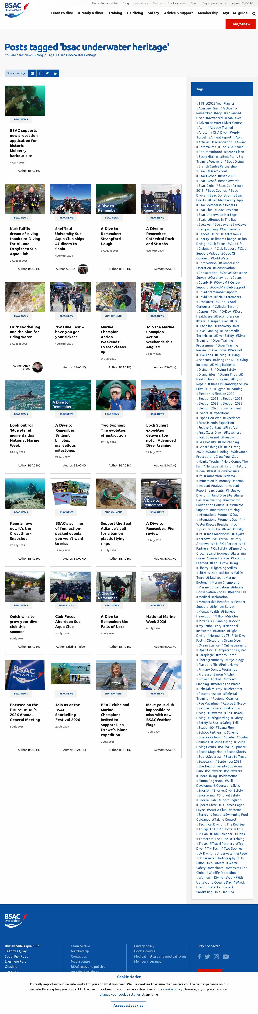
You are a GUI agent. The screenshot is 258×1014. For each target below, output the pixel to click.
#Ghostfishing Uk (209, 447)
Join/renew (240, 24)
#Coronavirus (218, 277)
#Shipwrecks (233, 771)
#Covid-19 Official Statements (218, 297)
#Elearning (234, 389)
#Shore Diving (206, 776)
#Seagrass (214, 756)
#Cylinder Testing (225, 306)
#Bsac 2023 (226, 176)
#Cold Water (220, 258)
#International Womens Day (216, 519)
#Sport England (229, 800)
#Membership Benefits (212, 602)
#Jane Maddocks (217, 534)
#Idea (200, 471)
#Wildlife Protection (221, 872)
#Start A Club (217, 810)
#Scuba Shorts (235, 752)
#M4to (224, 573)
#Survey (202, 814)
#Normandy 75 (218, 635)
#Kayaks (238, 534)
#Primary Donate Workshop (216, 669)
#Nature (219, 631)
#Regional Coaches (224, 698)
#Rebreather (233, 689)
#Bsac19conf (206, 176)
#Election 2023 (207, 403)
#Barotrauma (206, 147)
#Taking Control (224, 819)
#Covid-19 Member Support (216, 292)
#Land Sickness (217, 553)
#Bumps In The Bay (222, 219)
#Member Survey (222, 606)
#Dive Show (217, 350)
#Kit (214, 544)
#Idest (211, 471)
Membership (208, 13)
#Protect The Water (225, 684)
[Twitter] (47, 73)
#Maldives (213, 577)
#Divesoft (235, 350)
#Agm (200, 127)
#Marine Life (237, 592)
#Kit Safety (219, 548)
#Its (199, 534)
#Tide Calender (221, 834)
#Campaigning (207, 229)
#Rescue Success (208, 708)
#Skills (235, 785)
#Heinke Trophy (208, 461)
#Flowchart (232, 432)
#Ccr (214, 234)
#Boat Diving (234, 161)
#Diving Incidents (222, 364)
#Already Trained (220, 127)
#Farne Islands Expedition (215, 423)
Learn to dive (62, 13)
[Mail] (32, 73)
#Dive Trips (204, 355)
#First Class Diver (209, 432)
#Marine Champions (224, 582)
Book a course (176, 3)
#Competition (206, 263)
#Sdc (200, 756)
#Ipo (233, 524)
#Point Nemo (228, 664)
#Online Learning (234, 645)
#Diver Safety (224, 335)
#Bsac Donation (219, 195)
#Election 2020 (223, 394)
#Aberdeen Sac (207, 108)
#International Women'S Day (217, 514)
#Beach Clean (234, 152)
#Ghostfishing (228, 442)
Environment (114, 316)
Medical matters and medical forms (160, 956)
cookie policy (172, 989)
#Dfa (233, 321)
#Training (237, 839)
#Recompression (208, 693)
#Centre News (231, 234)
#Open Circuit (206, 650)
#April (237, 137)
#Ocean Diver (231, 640)
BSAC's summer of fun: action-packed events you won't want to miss (69, 533)
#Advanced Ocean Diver (223, 118)
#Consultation (206, 273)
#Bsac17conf (217, 171)
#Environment (230, 408)
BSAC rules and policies (88, 966)
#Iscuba (214, 529)
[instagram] (218, 957)
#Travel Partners (222, 843)
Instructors (141, 3)
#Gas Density (206, 442)
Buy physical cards (214, 3)
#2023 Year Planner (220, 103)
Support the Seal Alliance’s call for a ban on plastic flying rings (116, 533)
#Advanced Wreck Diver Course (219, 123)
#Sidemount (228, 776)
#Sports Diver (206, 805)
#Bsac (201, 171)
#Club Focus (216, 244)
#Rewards (214, 713)
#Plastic (202, 664)
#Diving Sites (205, 374)
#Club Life (235, 244)
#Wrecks (213, 887)
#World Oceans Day (217, 882)
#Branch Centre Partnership (216, 166)
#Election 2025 (231, 403)
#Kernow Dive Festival (212, 539)
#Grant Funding (217, 452)
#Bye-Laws (238, 224)
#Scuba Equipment (232, 747)
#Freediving (229, 437)
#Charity (202, 239)
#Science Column (209, 737)
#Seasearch (204, 761)
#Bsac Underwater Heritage (216, 215)
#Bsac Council (216, 190)
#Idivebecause (228, 471)
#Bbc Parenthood (209, 152)
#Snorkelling (205, 795)
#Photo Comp (226, 655)
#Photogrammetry (210, 660)
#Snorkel (202, 790)
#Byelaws (203, 224)
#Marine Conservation (212, 587)
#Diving (220, 355)
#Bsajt (201, 219)
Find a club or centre (105, 3)
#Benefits (227, 156)
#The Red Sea (234, 824)
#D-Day (225, 311)
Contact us (79, 956)
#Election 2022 (231, 398)
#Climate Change (223, 239)
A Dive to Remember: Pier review (160, 528)
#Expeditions (220, 413)
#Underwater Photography (215, 858)
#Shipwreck (213, 771)
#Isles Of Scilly (232, 529)
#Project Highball (209, 679)
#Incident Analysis (209, 485)
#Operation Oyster (232, 650)
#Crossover (204, 302)
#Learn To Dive (218, 558)
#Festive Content (208, 427)
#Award (240, 142)
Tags (50, 55)
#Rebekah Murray (209, 689)
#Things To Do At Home (214, 829)
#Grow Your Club (225, 456)
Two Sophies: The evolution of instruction (113, 430)
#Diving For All (223, 360)
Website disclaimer (85, 972)
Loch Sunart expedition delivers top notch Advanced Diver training (161, 435)
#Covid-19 (204, 282)
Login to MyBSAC (242, 3)
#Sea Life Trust (235, 756)
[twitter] (209, 957)
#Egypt (219, 389)
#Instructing (212, 500)
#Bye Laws (220, 224)
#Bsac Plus (204, 210)
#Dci (214, 311)
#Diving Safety (225, 369)
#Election (203, 394)
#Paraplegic (205, 655)
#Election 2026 (207, 408)
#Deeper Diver (217, 321)
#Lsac (212, 573)
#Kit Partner (228, 544)
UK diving (135, 13)
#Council (236, 277)
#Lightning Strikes (223, 568)
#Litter (201, 573)
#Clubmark (204, 248)
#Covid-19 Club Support (227, 287)
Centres (158, 3)
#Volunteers (215, 863)
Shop (194, 3)
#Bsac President (226, 210)
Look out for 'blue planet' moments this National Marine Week (24, 435)
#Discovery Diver (226, 326)
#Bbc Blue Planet (230, 147)
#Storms (235, 810)
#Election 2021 (207, 398)
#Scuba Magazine (209, 752)
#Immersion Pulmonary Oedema (220, 481)
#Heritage (211, 466)
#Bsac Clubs (205, 185)
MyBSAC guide (235, 13)
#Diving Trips (227, 374)
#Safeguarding (218, 718)
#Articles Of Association (214, 142)
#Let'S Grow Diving (224, 563)
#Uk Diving (204, 853)
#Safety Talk (229, 723)
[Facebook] (39, 73)
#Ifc (199, 476)
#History (239, 466)
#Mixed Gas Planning (211, 621)
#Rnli (228, 713)
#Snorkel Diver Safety (227, 790)
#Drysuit (222, 379)
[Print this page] (55, 73)
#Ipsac (201, 529)
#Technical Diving (209, 824)
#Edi (208, 389)
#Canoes (202, 234)
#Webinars (216, 868)
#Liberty (202, 568)
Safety (153, 13)
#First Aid (230, 427)
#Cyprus (202, 311)
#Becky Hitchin (207, 156)
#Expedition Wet (208, 418)
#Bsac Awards (228, 181)
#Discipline (204, 326)
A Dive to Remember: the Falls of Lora (114, 621)
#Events (202, 413)
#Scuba (229, 737)
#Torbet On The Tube (212, 839)
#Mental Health (207, 611)
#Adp (218, 113)
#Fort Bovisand (207, 437)
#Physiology (235, 660)
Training (115, 13)
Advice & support (178, 13)
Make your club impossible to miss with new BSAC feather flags (160, 715)
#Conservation (224, 268)
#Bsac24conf (206, 181)
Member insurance (147, 961)
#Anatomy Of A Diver (212, 132)
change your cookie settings (120, 994)
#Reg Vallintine (207, 703)
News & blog (34, 55)
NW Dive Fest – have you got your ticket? (69, 332)
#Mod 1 (235, 621)
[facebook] (201, 957)
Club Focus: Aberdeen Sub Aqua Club (68, 621)
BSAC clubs (66, 605)
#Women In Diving (209, 877)
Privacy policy (144, 946)
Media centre (80, 961)
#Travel (202, 843)
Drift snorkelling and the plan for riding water (25, 332)
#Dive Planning (207, 331)
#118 (200, 103)
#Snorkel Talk (206, 800)
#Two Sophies (232, 848)
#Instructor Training (225, 510)
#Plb (213, 664)
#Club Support (225, 248)
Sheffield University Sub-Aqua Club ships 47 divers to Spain (69, 238)
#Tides (239, 834)
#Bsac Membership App (225, 200)
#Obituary (211, 640)
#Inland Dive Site (219, 495)
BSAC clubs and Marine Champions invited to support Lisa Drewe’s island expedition (115, 720)
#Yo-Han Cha (224, 892)
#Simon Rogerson (209, 781)
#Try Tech (212, 848)
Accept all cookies (128, 1005)
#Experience (231, 418)
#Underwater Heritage (230, 853)
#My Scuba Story (208, 626)
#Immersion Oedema (219, 476)
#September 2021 (228, 761)
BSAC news (21, 119)
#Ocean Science (208, 645)
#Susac (215, 814)
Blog (126, 3)
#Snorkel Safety (228, 795)
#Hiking (225, 466)
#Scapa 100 (205, 727)
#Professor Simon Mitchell (215, 674)
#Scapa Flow (225, 727)
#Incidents (216, 490)
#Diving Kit (204, 369)
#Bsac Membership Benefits (216, 205)
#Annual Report (219, 137)
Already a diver (90, 13)
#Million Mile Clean (226, 616)
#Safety (237, 718)
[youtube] (227, 957)
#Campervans (230, 229)
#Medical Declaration (212, 597)
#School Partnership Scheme (217, 732)
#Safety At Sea (207, 723)
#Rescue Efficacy (233, 703)
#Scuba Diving (221, 742)
